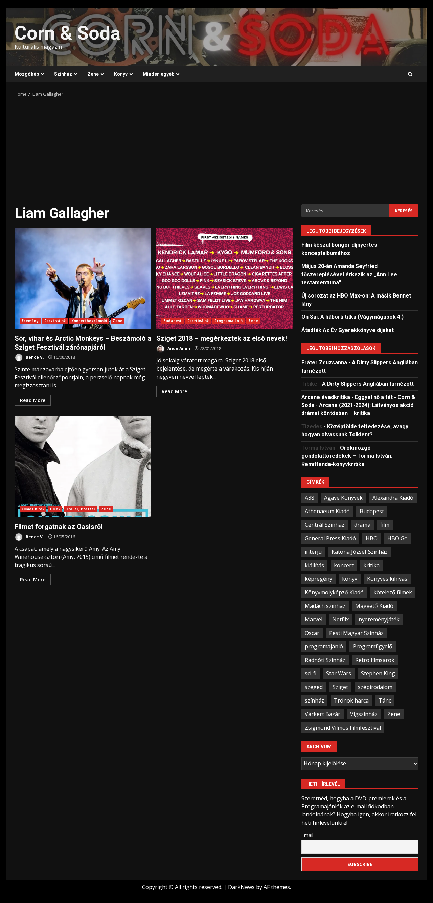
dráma (362, 524)
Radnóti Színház (325, 660)
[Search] (410, 74)
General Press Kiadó (330, 538)
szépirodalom (375, 687)
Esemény (30, 320)
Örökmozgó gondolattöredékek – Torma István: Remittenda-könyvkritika (346, 456)
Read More (32, 400)
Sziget (340, 687)
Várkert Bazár (322, 714)
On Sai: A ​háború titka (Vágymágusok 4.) (352, 317)
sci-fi (310, 673)
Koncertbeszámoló (89, 320)
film (384, 524)
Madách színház (325, 606)
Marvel (313, 619)
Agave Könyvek (343, 497)
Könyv (121, 74)
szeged (314, 687)
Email (307, 835)
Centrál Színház (324, 524)
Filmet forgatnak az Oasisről (83, 466)
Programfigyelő (372, 646)
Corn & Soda (67, 33)
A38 (309, 497)
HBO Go (397, 538)
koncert (344, 565)
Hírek (55, 509)
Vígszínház (364, 714)
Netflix (340, 619)
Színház (63, 74)
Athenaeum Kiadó (327, 511)
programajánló (324, 646)
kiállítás (314, 565)
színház (314, 700)
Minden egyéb (158, 74)
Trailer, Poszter (81, 509)
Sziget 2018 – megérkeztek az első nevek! (224, 278)
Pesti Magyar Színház (356, 633)
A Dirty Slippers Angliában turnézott (368, 384)
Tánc (385, 700)
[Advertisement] (216, 148)
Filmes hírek (33, 509)
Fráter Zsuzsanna (324, 362)
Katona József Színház (360, 551)
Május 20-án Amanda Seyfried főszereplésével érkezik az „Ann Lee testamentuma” (349, 274)
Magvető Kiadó (374, 606)
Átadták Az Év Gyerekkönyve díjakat (347, 330)
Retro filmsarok (374, 660)
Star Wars (338, 673)
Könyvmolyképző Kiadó (334, 592)
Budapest (172, 320)
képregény (318, 579)
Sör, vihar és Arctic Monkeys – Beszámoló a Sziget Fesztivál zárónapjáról (83, 278)
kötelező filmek (392, 592)
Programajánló (228, 320)
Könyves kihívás (387, 579)
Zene (93, 74)
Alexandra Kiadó (392, 497)
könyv (349, 579)
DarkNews (241, 887)
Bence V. (34, 357)
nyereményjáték (379, 619)
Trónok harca (351, 700)
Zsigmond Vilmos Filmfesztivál (343, 727)
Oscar (312, 633)
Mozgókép (27, 74)
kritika (371, 565)
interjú (313, 551)
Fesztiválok (55, 320)
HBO (372, 538)
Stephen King (378, 673)
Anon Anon (178, 348)
